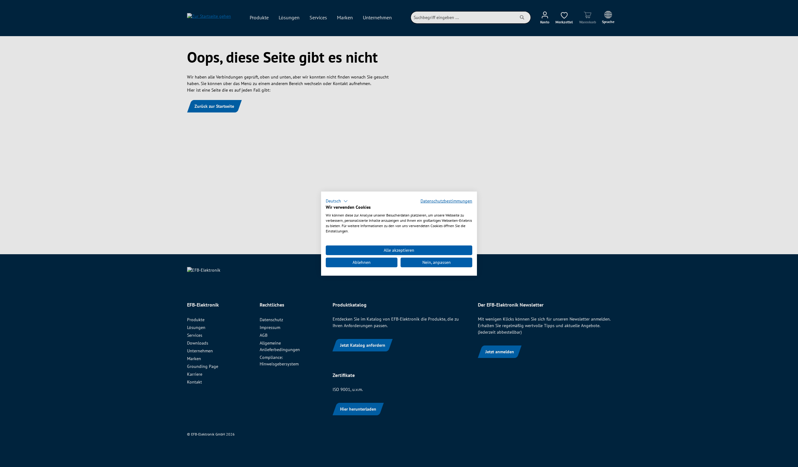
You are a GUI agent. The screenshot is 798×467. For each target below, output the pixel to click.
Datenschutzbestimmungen (446, 200)
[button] (337, 201)
